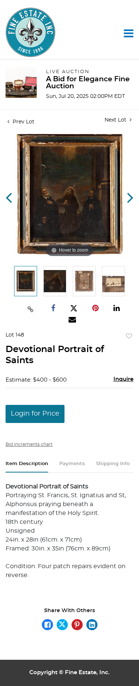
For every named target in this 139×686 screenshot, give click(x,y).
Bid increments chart (29, 444)
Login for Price (35, 413)
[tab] (27, 466)
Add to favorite (129, 336)
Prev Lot (22, 121)
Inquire (123, 379)
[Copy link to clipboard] (30, 308)
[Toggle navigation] (128, 33)
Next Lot (116, 120)
